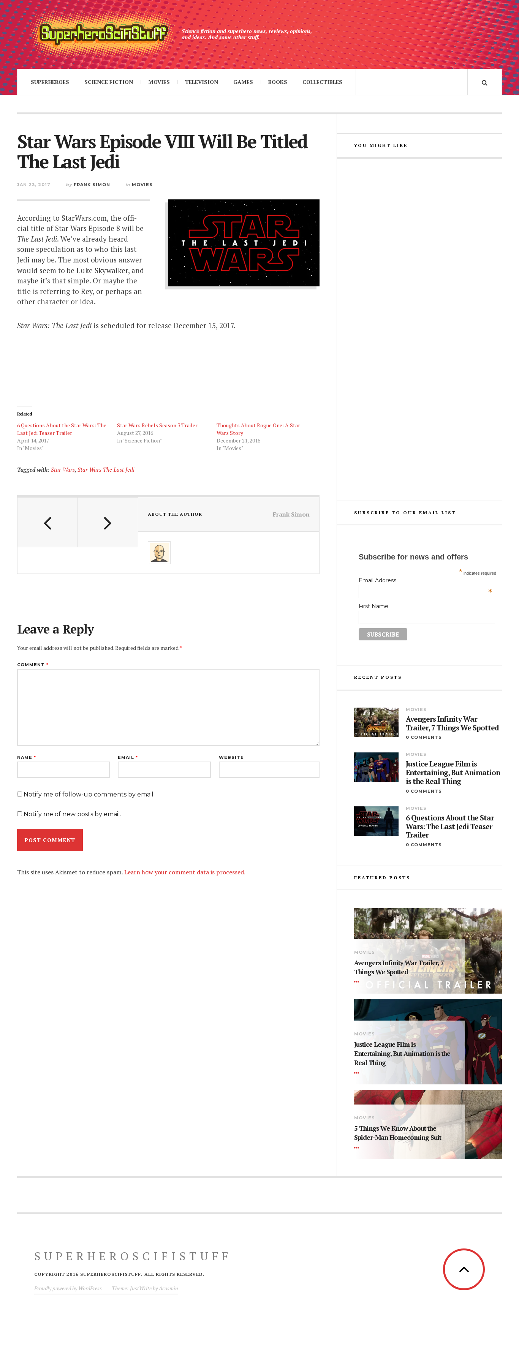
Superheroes (50, 81)
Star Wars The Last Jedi (106, 469)
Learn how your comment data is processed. (184, 872)
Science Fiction (108, 81)
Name (26, 757)
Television (201, 81)
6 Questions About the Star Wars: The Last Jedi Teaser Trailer (61, 429)
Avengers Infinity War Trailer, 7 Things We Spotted (452, 723)
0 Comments (424, 737)
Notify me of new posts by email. (72, 814)
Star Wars (63, 469)
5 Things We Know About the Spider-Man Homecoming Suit (397, 1133)
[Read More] (358, 982)
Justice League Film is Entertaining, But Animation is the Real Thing (453, 772)
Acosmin (168, 1288)
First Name (373, 606)
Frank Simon (92, 184)
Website (231, 757)
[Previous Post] (47, 522)
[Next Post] (108, 522)
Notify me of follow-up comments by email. (89, 794)
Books (277, 81)
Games (243, 81)
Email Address (425, 580)
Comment (33, 665)
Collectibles (322, 81)
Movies (159, 81)
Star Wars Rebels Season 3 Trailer (157, 425)
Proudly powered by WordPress (68, 1288)
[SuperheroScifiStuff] (102, 34)
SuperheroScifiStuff (133, 1256)
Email (128, 757)
